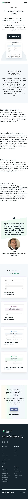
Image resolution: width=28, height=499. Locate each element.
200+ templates (15, 112)
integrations (13, 170)
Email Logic (19, 139)
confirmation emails (6, 193)
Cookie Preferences (18, 475)
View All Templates (14, 273)
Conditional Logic (15, 189)
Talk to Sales (14, 409)
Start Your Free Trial (14, 36)
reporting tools (14, 162)
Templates (14, 7)
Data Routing (14, 186)
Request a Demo (14, 42)
